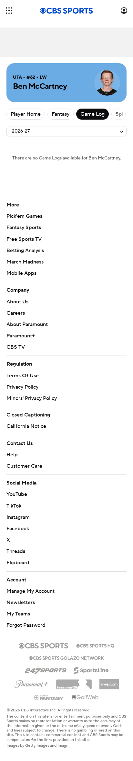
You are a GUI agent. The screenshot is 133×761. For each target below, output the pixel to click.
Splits (122, 114)
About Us (17, 302)
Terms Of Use (22, 375)
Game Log (92, 114)
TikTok (13, 506)
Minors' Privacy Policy (31, 398)
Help (12, 454)
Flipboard (17, 562)
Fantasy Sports (23, 227)
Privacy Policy (22, 387)
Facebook (17, 528)
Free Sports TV (24, 239)
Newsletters (20, 602)
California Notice (26, 426)
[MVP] (109, 682)
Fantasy (60, 114)
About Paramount (27, 324)
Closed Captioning (28, 415)
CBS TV (15, 347)
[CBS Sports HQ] (95, 645)
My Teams (18, 614)
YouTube (16, 494)
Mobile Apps (21, 273)
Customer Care (24, 466)
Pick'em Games (24, 216)
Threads (15, 551)
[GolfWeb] (85, 697)
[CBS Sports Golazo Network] (66, 657)
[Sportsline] (91, 669)
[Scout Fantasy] (49, 697)
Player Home (26, 114)
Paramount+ (20, 336)
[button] (9, 10)
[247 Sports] (45, 669)
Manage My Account (30, 591)
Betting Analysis (25, 250)
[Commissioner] (74, 682)
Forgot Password (26, 625)
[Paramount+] (31, 683)
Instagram (18, 517)
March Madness (25, 262)
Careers (15, 313)
